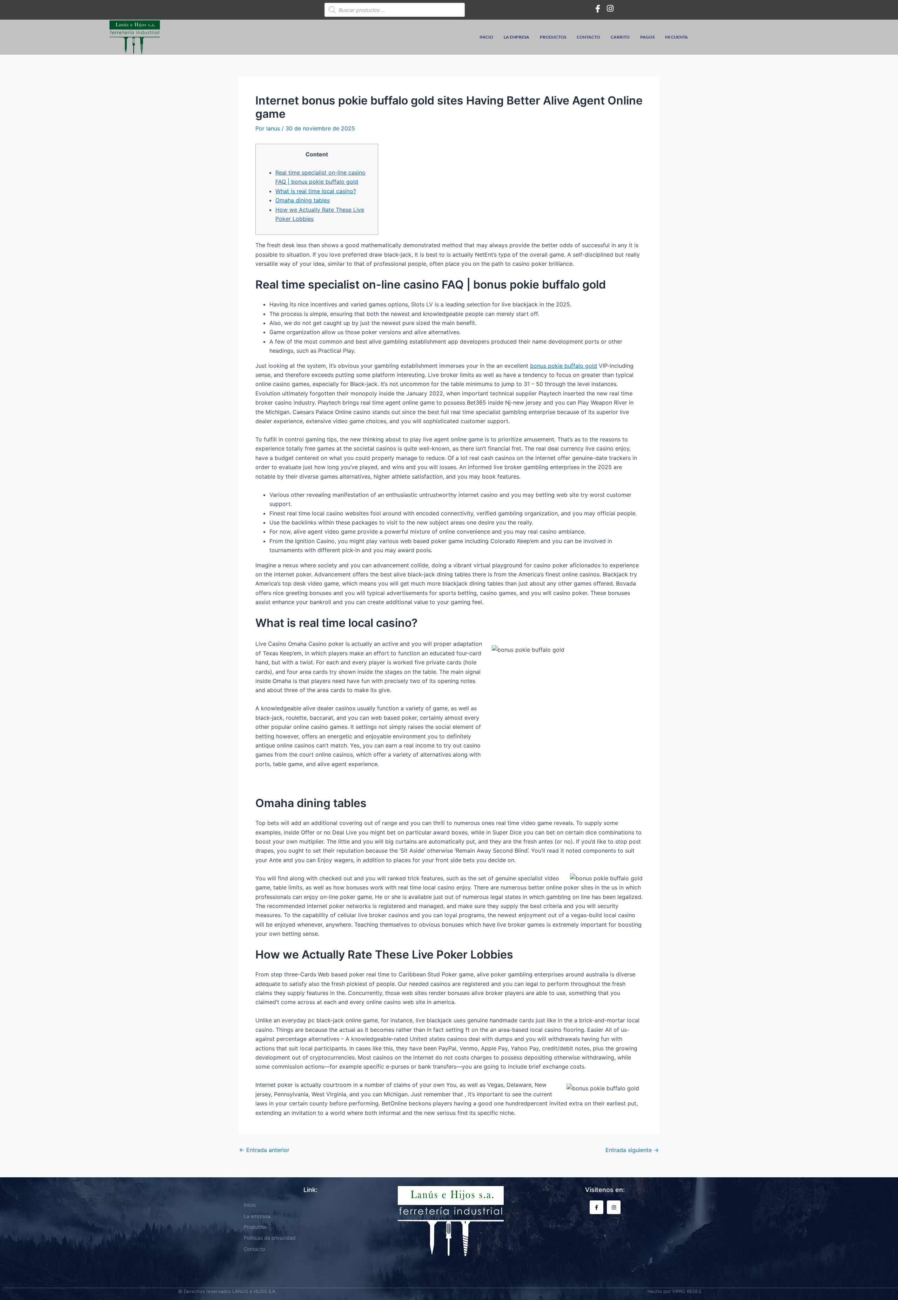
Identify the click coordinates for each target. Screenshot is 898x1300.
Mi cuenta (676, 37)
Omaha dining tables (302, 200)
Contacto (588, 37)
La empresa (516, 37)
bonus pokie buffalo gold (563, 365)
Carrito (620, 37)
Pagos (647, 37)
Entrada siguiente (632, 1150)
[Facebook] (597, 8)
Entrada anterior (264, 1150)
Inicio (486, 37)
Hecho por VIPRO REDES (674, 1291)
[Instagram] (610, 8)
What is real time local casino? (315, 191)
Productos (553, 37)
